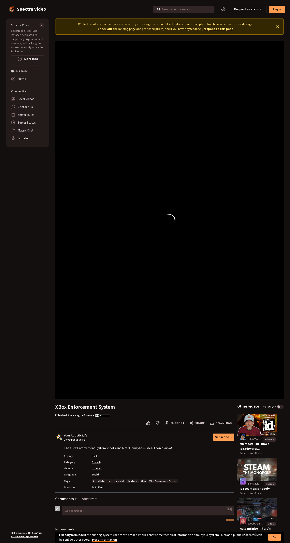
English (96, 474)
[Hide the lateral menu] (41, 25)
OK (274, 537)
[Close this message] (277, 26)
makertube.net (271, 484)
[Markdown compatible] (229, 509)
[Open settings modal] (223, 9)
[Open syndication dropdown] (76, 499)
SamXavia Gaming (258, 484)
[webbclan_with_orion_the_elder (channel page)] (243, 521)
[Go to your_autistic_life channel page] (61, 439)
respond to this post (218, 29)
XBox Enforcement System (163, 481)
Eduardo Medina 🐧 (259, 439)
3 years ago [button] (74, 415)
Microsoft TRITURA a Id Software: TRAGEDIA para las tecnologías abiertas (255, 446)
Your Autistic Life (75, 436)
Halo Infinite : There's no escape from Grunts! (255, 531)
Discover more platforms (24, 536)
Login (277, 9)
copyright (119, 481)
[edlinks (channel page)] (243, 437)
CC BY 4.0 (97, 468)
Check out (105, 29)
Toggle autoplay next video (280, 407)
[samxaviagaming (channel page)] (243, 481)
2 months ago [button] (247, 453)
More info (31, 59)
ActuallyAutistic (101, 481)
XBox (143, 481)
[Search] (158, 9)
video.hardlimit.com (271, 439)
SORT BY (88, 499)
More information (104, 539)
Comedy (96, 462)
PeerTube (37, 533)
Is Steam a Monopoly (255, 488)
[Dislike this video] (157, 423)
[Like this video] (148, 423)
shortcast (132, 481)
